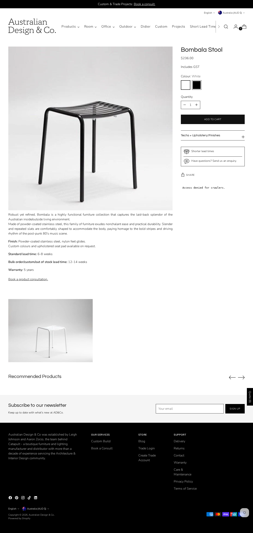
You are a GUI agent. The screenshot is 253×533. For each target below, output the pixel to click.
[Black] (196, 85)
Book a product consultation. (28, 279)
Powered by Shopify (19, 518)
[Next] (219, 27)
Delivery (179, 441)
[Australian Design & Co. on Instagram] (23, 498)
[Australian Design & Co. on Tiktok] (29, 498)
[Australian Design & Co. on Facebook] (10, 498)
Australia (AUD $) (232, 12)
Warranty (180, 462)
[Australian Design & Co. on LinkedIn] (36, 498)
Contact (179, 455)
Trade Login (146, 448)
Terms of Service (185, 488)
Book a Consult (101, 448)
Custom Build (100, 441)
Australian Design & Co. (41, 514)
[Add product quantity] (184, 105)
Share (190, 175)
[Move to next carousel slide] (241, 377)
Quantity (187, 97)
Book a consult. (144, 4)
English (208, 12)
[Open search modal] (226, 27)
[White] (185, 85)
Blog (141, 441)
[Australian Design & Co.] (32, 27)
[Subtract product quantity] (196, 105)
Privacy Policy (183, 481)
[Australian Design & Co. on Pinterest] (17, 498)
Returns (179, 448)
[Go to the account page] (234, 27)
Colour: (190, 76)
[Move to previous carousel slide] (232, 377)
